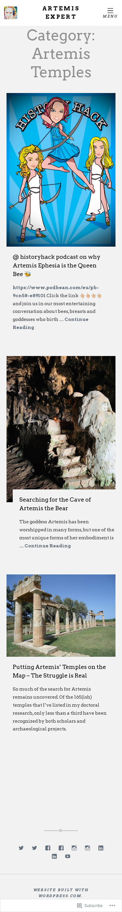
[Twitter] (21, 848)
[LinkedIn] (101, 848)
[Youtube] (67, 856)
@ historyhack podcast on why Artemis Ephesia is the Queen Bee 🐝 (56, 265)
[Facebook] (48, 848)
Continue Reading (48, 546)
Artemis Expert (61, 13)
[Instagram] (74, 848)
